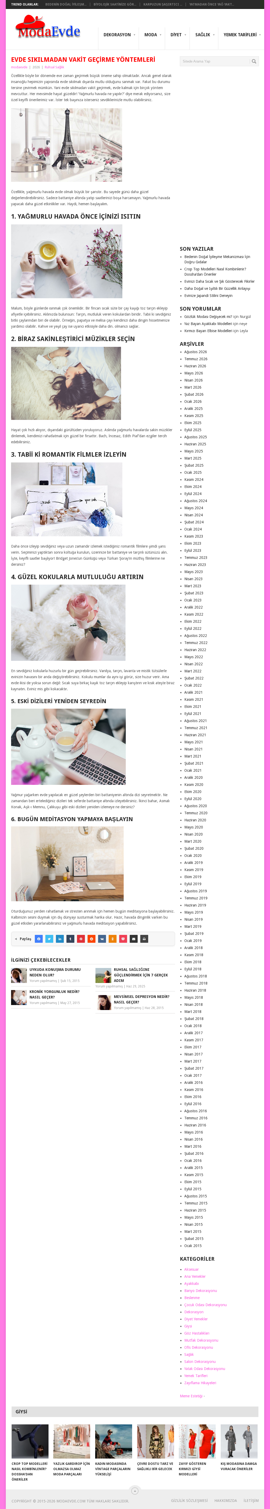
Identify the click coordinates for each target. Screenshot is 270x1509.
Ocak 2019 (193, 941)
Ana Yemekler (195, 1276)
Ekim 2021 (192, 706)
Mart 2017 (192, 1061)
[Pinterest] (81, 939)
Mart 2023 (192, 586)
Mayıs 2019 (193, 912)
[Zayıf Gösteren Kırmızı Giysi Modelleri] (197, 1441)
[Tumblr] (70, 939)
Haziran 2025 (195, 444)
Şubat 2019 (194, 933)
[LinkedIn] (60, 939)
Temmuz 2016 (196, 1118)
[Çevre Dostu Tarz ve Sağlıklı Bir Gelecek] (155, 1441)
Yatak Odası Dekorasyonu (204, 1369)
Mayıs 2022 (193, 657)
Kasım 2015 (193, 1175)
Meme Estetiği (191, 1396)
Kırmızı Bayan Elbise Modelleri (208, 331)
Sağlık (202, 34)
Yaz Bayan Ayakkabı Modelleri (208, 324)
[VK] (102, 939)
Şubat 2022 (194, 678)
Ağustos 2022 (195, 636)
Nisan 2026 (193, 380)
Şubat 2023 (194, 593)
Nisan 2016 (193, 1139)
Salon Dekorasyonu (200, 1361)
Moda (150, 34)
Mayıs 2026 (193, 373)
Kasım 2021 (193, 699)
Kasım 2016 (193, 1090)
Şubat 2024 (194, 522)
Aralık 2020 (193, 777)
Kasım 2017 (193, 1040)
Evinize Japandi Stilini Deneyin (208, 295)
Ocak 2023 (193, 600)
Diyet (176, 34)
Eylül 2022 (192, 628)
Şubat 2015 (194, 1239)
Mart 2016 (192, 1146)
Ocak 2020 (193, 855)
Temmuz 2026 (196, 359)
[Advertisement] (219, 158)
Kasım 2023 (193, 536)
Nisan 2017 (193, 1054)
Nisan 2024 (193, 515)
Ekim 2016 (192, 1097)
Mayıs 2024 (193, 508)
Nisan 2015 (193, 1224)
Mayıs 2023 (193, 572)
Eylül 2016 (192, 1104)
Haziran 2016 (195, 1125)
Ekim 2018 (192, 962)
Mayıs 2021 (193, 742)
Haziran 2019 (195, 905)
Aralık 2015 (193, 1168)
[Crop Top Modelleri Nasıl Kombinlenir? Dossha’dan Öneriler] (30, 1441)
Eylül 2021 (192, 714)
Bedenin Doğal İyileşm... (65, 4)
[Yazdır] (144, 939)
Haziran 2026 (195, 366)
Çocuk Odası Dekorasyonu (205, 1305)
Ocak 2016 (193, 1160)
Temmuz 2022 (196, 643)
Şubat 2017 (194, 1068)
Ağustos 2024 (195, 501)
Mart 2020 (192, 841)
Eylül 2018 (192, 969)
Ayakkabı (191, 1283)
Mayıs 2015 (193, 1217)
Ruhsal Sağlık (54, 67)
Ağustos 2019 (195, 891)
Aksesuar (191, 1269)
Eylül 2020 (192, 799)
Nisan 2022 (193, 664)
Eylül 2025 (192, 430)
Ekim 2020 (192, 792)
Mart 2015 (192, 1231)
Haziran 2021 (195, 735)
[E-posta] (133, 939)
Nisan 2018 (193, 1004)
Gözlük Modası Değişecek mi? (208, 317)
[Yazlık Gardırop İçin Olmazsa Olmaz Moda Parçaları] (71, 1441)
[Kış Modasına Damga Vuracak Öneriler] (239, 1441)
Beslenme (192, 1298)
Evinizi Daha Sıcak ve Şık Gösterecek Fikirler (219, 281)
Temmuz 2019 (196, 898)
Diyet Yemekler (196, 1319)
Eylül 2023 (192, 550)
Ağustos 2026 (195, 352)
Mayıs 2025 (193, 451)
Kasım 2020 (193, 784)
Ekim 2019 (192, 877)
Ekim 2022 (192, 621)
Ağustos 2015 (195, 1196)
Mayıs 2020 (193, 827)
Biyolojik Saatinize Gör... (115, 4)
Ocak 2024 (193, 529)
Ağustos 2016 (195, 1111)
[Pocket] (123, 939)
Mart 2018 (192, 1012)
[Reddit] (91, 939)
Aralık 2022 (193, 607)
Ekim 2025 (192, 423)
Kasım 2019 (193, 870)
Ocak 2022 (193, 685)
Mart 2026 (192, 387)
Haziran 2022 (195, 650)
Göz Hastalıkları (196, 1333)
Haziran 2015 (195, 1210)
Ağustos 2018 (195, 976)
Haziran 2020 (195, 820)
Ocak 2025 (193, 472)
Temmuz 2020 (196, 813)
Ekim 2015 (192, 1182)
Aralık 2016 (193, 1082)
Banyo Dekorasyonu (200, 1291)
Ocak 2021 (193, 770)
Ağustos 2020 (195, 806)
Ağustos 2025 (195, 437)
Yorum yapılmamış (43, 981)
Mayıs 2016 (193, 1132)
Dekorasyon (117, 34)
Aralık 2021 (193, 692)
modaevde (19, 67)
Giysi (188, 1326)
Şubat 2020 (194, 848)
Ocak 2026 (193, 401)
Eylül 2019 (192, 884)
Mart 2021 (192, 756)
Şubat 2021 (194, 763)
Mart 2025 (192, 458)
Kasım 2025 (193, 416)
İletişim (251, 1500)
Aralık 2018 (193, 948)
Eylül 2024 (192, 494)
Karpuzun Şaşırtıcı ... (162, 4)
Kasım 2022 (193, 614)
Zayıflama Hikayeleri (200, 1383)
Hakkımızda (225, 1500)
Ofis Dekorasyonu (198, 1347)
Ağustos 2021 (195, 721)
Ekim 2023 (192, 543)
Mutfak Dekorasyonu (201, 1340)
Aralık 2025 (193, 408)
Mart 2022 (192, 671)
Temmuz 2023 (196, 557)
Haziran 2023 (195, 565)
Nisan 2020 (193, 834)
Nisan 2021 (193, 749)
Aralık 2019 (193, 863)
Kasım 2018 (193, 955)
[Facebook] (39, 939)
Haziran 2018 (195, 990)
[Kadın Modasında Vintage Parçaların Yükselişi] (113, 1441)
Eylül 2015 (192, 1189)
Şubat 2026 (194, 394)
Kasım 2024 (193, 479)
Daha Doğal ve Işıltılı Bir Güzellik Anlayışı (217, 288)
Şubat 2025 (194, 465)
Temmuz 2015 (196, 1203)
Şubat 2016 (194, 1153)
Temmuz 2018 (196, 983)
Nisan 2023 (193, 579)
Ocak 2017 (193, 1075)
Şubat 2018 (194, 1019)
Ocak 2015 (193, 1246)
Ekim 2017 (192, 1047)
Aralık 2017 (193, 1033)
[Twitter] (49, 939)
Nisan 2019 (193, 919)
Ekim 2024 (192, 487)
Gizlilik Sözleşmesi (189, 1500)
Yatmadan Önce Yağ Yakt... (211, 4)
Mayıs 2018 (193, 997)
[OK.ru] (112, 939)
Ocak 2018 (193, 1026)
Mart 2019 (192, 926)
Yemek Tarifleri (240, 34)
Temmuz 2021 (196, 728)
